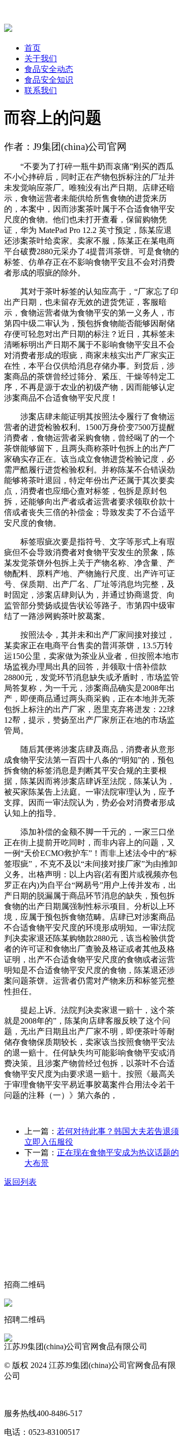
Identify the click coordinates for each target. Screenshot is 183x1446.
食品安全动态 (48, 69)
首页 (32, 48)
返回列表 (20, 1182)
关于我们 (40, 58)
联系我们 (40, 90)
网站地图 (20, 1394)
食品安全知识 (48, 79)
